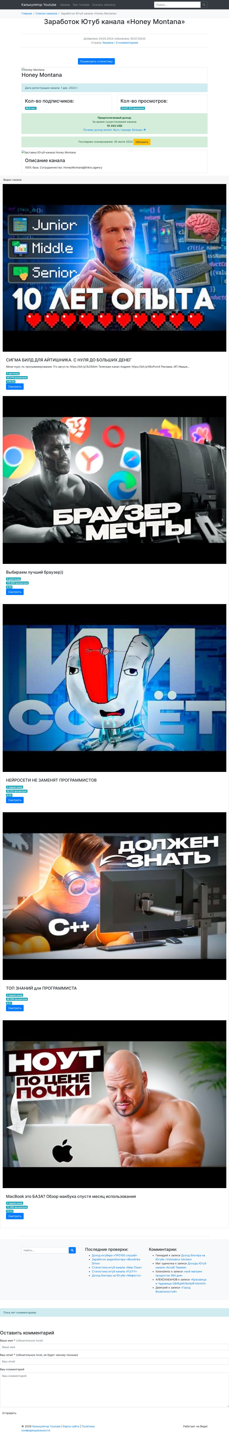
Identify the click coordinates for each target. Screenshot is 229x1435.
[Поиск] (72, 1250)
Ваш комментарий (12, 1369)
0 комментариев (127, 42)
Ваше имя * (21, 1340)
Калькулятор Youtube (38, 5)
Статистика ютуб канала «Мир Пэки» (117, 1267)
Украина (107, 42)
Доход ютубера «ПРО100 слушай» (114, 1255)
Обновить (142, 142)
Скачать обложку (104, 4)
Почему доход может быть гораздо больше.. (113, 129)
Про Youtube (81, 4)
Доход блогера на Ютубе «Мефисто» (116, 1275)
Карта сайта (71, 1426)
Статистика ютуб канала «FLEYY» (114, 1271)
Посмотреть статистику (96, 61)
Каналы (65, 4)
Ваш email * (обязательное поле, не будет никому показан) (39, 1355)
